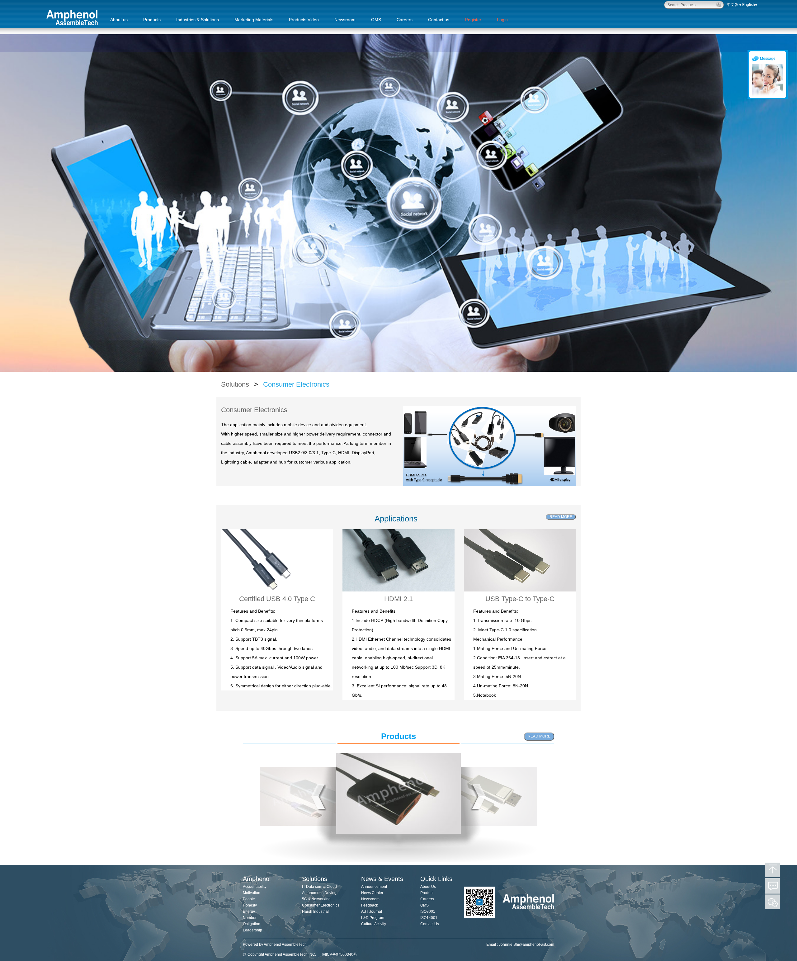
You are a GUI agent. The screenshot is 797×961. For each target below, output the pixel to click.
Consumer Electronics (295, 384)
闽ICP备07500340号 (339, 954)
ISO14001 (428, 918)
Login (502, 19)
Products (152, 19)
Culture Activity (373, 924)
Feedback (369, 905)
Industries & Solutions (197, 19)
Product (426, 893)
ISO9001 (427, 911)
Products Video (304, 19)
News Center (372, 893)
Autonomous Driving (319, 893)
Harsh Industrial (315, 911)
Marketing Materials (253, 19)
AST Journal (371, 911)
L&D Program (372, 918)
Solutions (236, 384)
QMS (376, 19)
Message (768, 58)
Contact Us (429, 924)
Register (473, 19)
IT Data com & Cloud (319, 886)
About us (119, 19)
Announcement (374, 886)
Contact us (438, 19)
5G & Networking (316, 899)
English (748, 4)
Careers (405, 19)
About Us (428, 886)
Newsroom (345, 19)
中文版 (732, 4)
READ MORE (560, 517)
